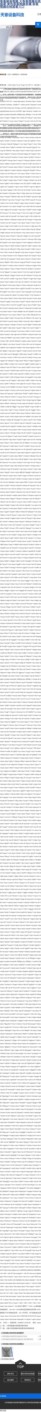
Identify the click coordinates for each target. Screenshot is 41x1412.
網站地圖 (3, 1410)
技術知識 (24, 74)
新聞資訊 (16, 74)
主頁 (9, 74)
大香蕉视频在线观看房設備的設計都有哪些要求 (17, 1339)
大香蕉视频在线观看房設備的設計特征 (14, 1336)
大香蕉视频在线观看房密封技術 (17, 1326)
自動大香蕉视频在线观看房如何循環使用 (20, 1328)
